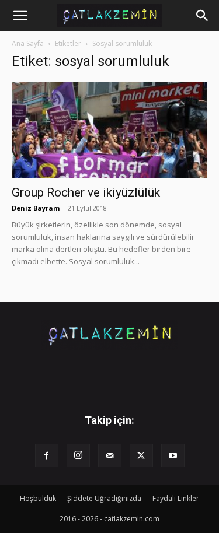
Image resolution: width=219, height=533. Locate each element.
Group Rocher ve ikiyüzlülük (86, 192)
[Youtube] (173, 455)
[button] (20, 15)
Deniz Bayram (36, 208)
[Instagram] (78, 455)
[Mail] (109, 455)
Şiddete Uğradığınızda (104, 498)
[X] (141, 455)
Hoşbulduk (38, 498)
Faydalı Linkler (175, 498)
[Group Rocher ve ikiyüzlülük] (109, 130)
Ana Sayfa (28, 43)
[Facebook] (46, 455)
